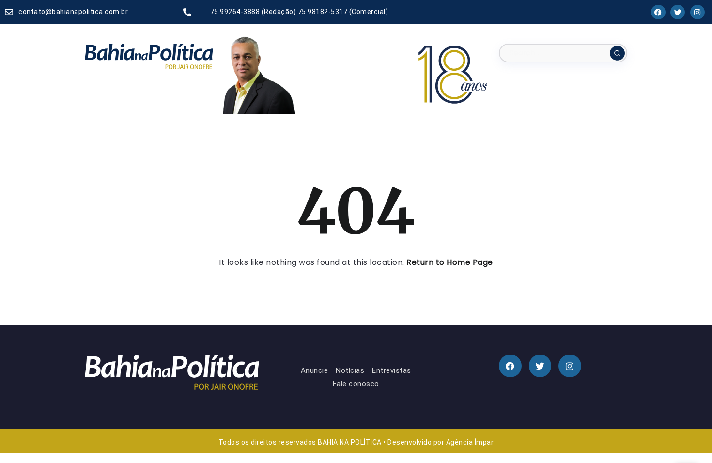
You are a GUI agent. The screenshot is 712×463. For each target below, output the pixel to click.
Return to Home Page (449, 262)
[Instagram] (697, 12)
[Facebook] (658, 12)
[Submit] (617, 53)
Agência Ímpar (470, 442)
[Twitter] (678, 12)
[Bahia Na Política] (149, 56)
